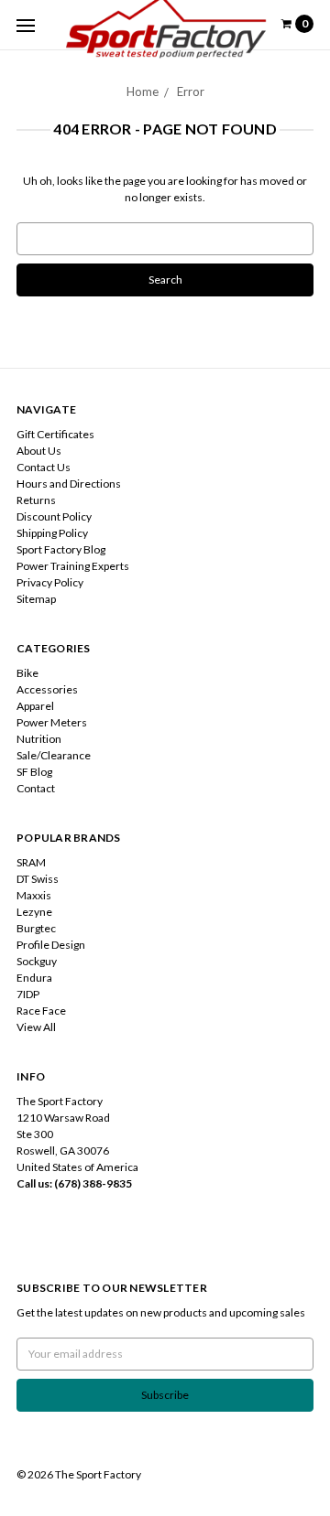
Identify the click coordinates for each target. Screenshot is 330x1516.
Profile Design (50, 945)
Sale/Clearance (53, 755)
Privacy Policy (49, 582)
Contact (35, 788)
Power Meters (51, 722)
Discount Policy (54, 516)
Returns (36, 500)
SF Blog (34, 772)
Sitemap (36, 599)
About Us (38, 450)
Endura (34, 977)
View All (36, 1027)
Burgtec (36, 928)
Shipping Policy (52, 533)
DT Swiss (37, 879)
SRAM (31, 862)
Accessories (47, 689)
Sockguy (36, 961)
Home (142, 91)
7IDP (27, 994)
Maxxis (33, 895)
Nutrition (38, 739)
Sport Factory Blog (60, 549)
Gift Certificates (55, 434)
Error (190, 91)
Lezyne (34, 912)
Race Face (41, 1010)
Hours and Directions (68, 483)
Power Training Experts (72, 566)
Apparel (35, 706)
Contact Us (43, 467)
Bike (27, 673)
